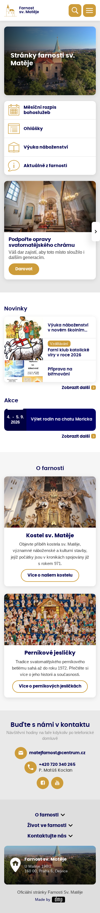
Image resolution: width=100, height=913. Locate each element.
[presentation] (96, 231)
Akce (11, 400)
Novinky (15, 309)
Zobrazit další (76, 388)
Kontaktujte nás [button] (47, 836)
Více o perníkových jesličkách (50, 686)
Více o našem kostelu (50, 575)
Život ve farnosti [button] (46, 825)
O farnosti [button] (47, 815)
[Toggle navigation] (89, 10)
